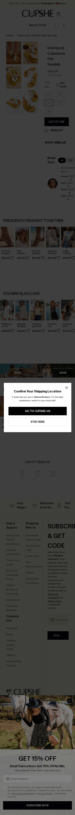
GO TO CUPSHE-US (37, 411)
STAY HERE (38, 422)
